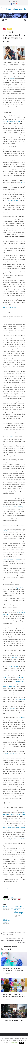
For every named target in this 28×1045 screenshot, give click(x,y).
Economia (9, 28)
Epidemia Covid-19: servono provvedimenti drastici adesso (13, 969)
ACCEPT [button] (21, 1042)
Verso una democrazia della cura (8, 907)
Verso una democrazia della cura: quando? (6, 921)
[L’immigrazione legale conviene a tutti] (14, 1005)
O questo (5, 321)
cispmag (14, 44)
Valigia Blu (11, 78)
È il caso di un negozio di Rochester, (11, 559)
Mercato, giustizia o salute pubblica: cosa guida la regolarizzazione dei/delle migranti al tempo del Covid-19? (19, 910)
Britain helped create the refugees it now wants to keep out (14, 933)
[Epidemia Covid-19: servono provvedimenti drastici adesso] (14, 953)
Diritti (4, 28)
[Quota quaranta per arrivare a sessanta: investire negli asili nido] (14, 979)
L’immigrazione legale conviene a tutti (13, 1021)
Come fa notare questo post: (9, 307)
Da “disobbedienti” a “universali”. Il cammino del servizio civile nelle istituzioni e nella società (13, 940)
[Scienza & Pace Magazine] (3, 20)
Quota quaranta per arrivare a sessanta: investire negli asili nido (14, 995)
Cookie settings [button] (13, 1042)
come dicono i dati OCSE (19, 820)
